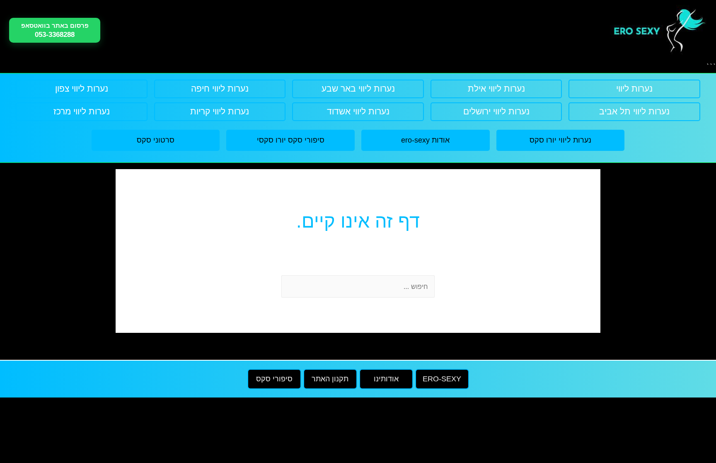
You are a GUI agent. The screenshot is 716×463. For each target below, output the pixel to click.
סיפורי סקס (274, 379)
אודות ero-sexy (425, 140)
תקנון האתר (330, 379)
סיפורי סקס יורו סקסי (290, 140)
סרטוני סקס (155, 140)
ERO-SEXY (442, 379)
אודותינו (386, 379)
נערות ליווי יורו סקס (560, 140)
